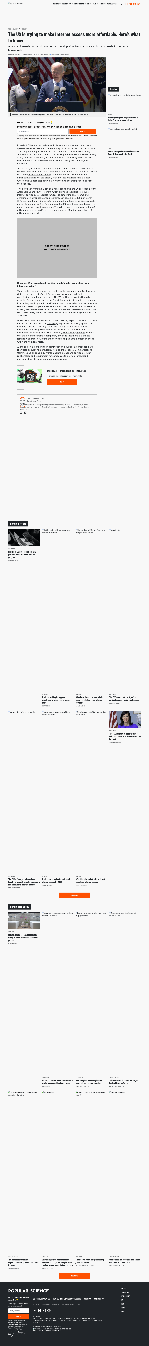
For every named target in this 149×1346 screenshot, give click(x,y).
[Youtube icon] (49, 1310)
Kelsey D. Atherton (116, 1086)
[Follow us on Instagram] (134, 4)
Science (56, 4)
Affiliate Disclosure (68, 1304)
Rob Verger (12, 943)
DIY (88, 4)
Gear (94, 4)
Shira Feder (46, 706)
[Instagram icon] (44, 1310)
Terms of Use (89, 135)
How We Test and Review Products (67, 1299)
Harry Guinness (81, 885)
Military (79, 1256)
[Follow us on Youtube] (138, 4)
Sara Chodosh (13, 1268)
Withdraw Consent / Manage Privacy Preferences (53, 1329)
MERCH (101, 4)
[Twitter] (21, 412)
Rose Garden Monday (39, 174)
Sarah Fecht (46, 1086)
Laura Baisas (113, 123)
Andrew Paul (47, 885)
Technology (66, 4)
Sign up (82, 131)
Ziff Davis (41, 1326)
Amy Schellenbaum (116, 1265)
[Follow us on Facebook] (127, 4)
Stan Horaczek (14, 888)
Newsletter (111, 4)
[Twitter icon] (39, 1310)
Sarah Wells (13, 560)
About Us (87, 1299)
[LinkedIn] (25, 412)
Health (11, 932)
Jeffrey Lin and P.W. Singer (85, 1265)
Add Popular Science (59, 54)
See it (62, 382)
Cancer (45, 1256)
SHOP (122, 1312)
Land (110, 148)
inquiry (44, 353)
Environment (79, 4)
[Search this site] (121, 4)
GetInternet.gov (25, 294)
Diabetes (45, 1077)
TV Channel (36, 1304)
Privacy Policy (46, 139)
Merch (123, 1308)
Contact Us (99, 1299)
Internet (24, 29)
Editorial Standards (41, 1299)
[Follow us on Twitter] (130, 4)
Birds (110, 114)
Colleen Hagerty (14, 54)
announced (40, 145)
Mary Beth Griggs (82, 1086)
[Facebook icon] (34, 1310)
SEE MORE (74, 895)
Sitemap (78, 1304)
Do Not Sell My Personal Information (47, 1331)
